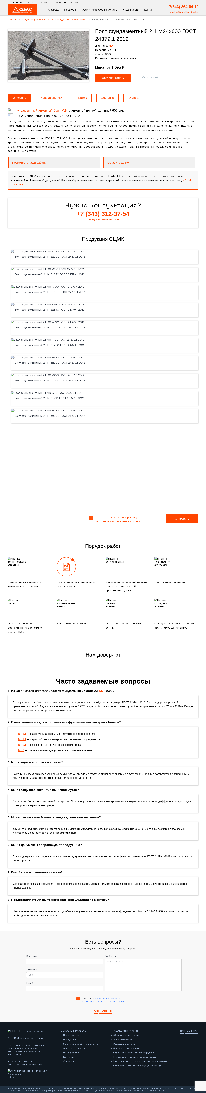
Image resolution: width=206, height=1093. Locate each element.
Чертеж (82, 97)
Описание (19, 97)
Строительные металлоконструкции (133, 1052)
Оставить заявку (118, 162)
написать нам (189, 1031)
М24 (111, 45)
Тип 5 (21, 750)
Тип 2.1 (22, 745)
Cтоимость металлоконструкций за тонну (137, 1065)
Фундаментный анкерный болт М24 (41, 110)
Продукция (69, 1039)
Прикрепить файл (34, 502)
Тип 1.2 (22, 739)
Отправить (182, 518)
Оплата (133, 97)
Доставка (107, 97)
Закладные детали (124, 1044)
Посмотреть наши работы (29, 162)
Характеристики (51, 97)
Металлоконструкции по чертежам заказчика (140, 1061)
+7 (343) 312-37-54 (103, 213)
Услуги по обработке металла (80, 1044)
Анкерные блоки (122, 1039)
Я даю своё (118, 519)
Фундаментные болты (126, 1035)
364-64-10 (182, 6)
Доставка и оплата (74, 1048)
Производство (71, 1035)
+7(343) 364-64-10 (20, 1061)
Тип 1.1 (22, 733)
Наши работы (71, 1052)
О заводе (68, 1061)
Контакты (149, 9)
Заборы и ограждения (126, 1048)
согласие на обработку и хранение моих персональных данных (104, 1000)
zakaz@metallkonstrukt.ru (185, 12)
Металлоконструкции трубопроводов (135, 1057)
